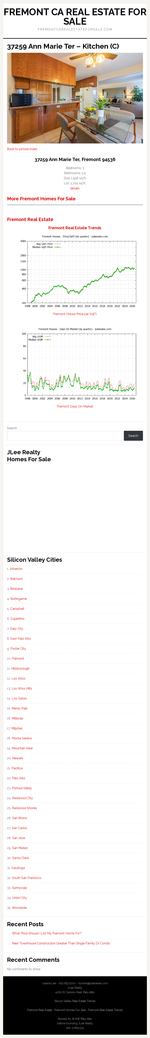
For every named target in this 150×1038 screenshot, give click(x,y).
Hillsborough (20, 668)
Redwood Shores (24, 808)
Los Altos (18, 678)
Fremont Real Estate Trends (74, 228)
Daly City (16, 629)
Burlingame (18, 599)
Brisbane (16, 589)
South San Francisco (26, 878)
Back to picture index (22, 149)
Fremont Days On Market (75, 406)
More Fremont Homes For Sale (41, 199)
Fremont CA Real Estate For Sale (75, 16)
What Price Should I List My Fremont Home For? (47, 933)
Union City (19, 898)
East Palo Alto (20, 638)
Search (12, 428)
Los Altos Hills (22, 688)
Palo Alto (18, 778)
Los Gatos (19, 698)
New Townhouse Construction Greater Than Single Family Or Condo (61, 943)
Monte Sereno (22, 738)
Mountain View (22, 748)
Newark (17, 758)
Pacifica (17, 768)
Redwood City (22, 798)
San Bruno (19, 818)
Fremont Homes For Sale (70, 1010)
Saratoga (18, 868)
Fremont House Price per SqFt (75, 314)
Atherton (16, 569)
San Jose (18, 838)
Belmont (16, 579)
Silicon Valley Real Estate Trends (75, 1001)
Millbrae (17, 718)
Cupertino (17, 619)
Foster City (18, 648)
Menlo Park (20, 708)
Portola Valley (22, 788)
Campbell (17, 609)
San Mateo (20, 848)
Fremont (18, 658)
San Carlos (19, 828)
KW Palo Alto (83, 1018)
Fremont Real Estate (30, 219)
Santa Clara (20, 858)
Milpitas (16, 728)
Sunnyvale (19, 888)
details (75, 188)
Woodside (19, 908)
